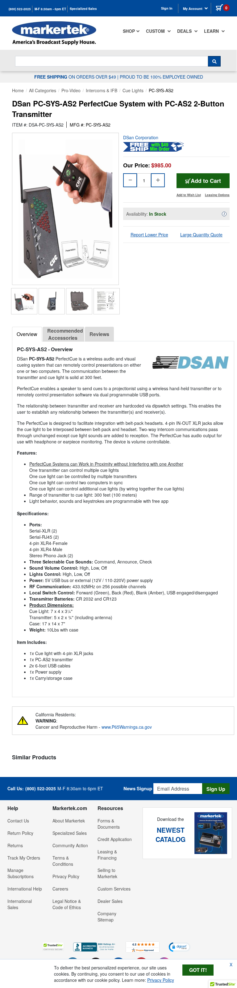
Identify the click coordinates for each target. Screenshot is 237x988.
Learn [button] (212, 31)
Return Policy (20, 833)
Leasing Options (217, 195)
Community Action (70, 845)
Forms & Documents (109, 824)
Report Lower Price (149, 234)
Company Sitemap (107, 916)
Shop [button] (129, 31)
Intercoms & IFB (101, 90)
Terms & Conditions (62, 861)
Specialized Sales (83, 8)
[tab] (27, 334)
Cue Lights (133, 90)
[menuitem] (131, 31)
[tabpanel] (123, 516)
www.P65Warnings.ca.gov (127, 727)
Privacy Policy (65, 876)
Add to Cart (206, 181)
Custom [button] (156, 31)
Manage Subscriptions (20, 873)
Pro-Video (71, 90)
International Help (24, 889)
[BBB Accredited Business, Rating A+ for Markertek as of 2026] (94, 946)
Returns (15, 845)
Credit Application (115, 839)
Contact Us (18, 821)
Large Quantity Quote (201, 234)
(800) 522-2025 (20, 9)
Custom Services (114, 889)
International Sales (19, 904)
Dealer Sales (110, 901)
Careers (60, 889)
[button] (53, 946)
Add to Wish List (189, 195)
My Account (193, 8)
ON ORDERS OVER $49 (75, 77)
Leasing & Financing (107, 854)
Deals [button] (185, 31)
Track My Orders (23, 858)
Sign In (167, 8)
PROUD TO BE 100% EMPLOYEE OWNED (161, 77)
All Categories (42, 90)
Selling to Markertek (107, 873)
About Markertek (68, 821)
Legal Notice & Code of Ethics (66, 904)
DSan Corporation (140, 137)
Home (18, 90)
